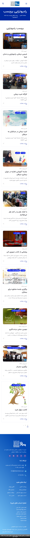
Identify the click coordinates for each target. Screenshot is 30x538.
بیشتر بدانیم (16, 35)
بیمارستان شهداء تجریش (13, 270)
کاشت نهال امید (21, 410)
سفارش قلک (11, 490)
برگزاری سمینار (21, 366)
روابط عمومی (9, 35)
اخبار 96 (23, 75)
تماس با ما (11, 495)
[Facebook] (25, 456)
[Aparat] (17, 456)
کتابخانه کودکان (15, 310)
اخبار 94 (23, 385)
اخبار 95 (23, 233)
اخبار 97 (23, 35)
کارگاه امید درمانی (20, 94)
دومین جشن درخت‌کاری (18, 329)
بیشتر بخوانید (23, 66)
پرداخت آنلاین (23, 487)
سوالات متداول (10, 492)
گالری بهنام (11, 487)
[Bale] (13, 456)
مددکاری (18, 75)
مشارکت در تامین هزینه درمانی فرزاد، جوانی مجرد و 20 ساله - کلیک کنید (15, 536)
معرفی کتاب (16, 233)
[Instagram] (21, 456)
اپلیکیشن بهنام (22, 490)
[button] (3, 3)
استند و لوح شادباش (21, 492)
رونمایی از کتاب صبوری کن (17, 252)
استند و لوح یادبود (22, 495)
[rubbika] (9, 456)
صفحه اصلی (23, 15)
